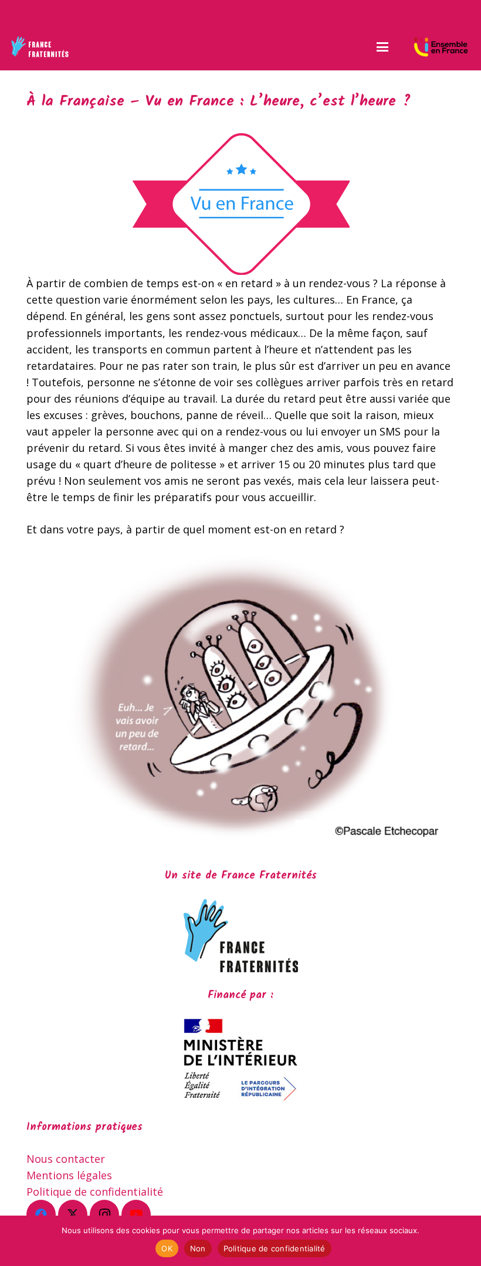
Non (198, 1248)
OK (166, 1248)
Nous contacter (65, 1159)
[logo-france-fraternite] (40, 47)
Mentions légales (69, 1175)
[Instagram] (104, 1214)
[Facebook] (41, 1214)
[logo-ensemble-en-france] (440, 47)
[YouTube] (136, 1214)
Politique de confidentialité (94, 1192)
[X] (72, 1214)
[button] (382, 47)
